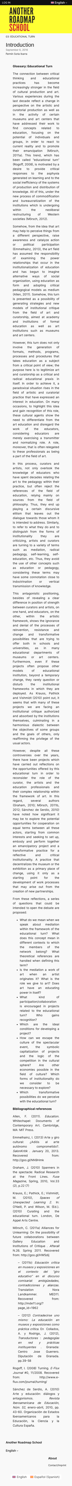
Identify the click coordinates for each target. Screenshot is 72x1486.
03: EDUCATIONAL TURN (20, 36)
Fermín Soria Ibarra (16, 53)
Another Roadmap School (24, 1442)
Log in (6, 2)
